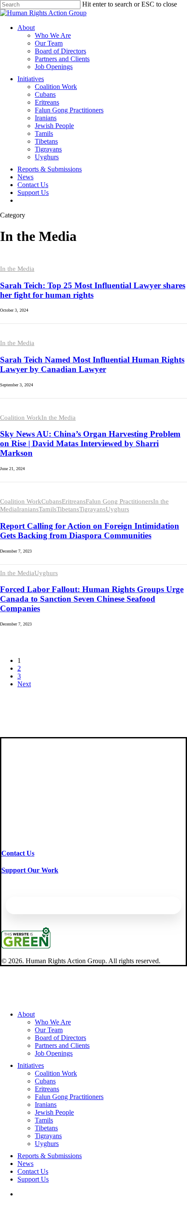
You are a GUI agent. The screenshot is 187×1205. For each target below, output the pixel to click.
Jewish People (54, 1112)
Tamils (48, 509)
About (26, 1014)
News (25, 1163)
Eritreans (74, 501)
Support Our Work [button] (29, 870)
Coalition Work (20, 417)
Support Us (33, 1179)
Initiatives (30, 1065)
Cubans (51, 501)
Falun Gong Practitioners (119, 501)
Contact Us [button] (17, 853)
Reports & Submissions (49, 1155)
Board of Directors (60, 1037)
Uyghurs (117, 509)
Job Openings (54, 1053)
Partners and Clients (62, 1045)
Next (24, 684)
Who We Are (53, 1022)
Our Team (49, 1030)
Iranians (28, 509)
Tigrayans (92, 509)
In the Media (17, 268)
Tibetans (68, 509)
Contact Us (32, 1171)
